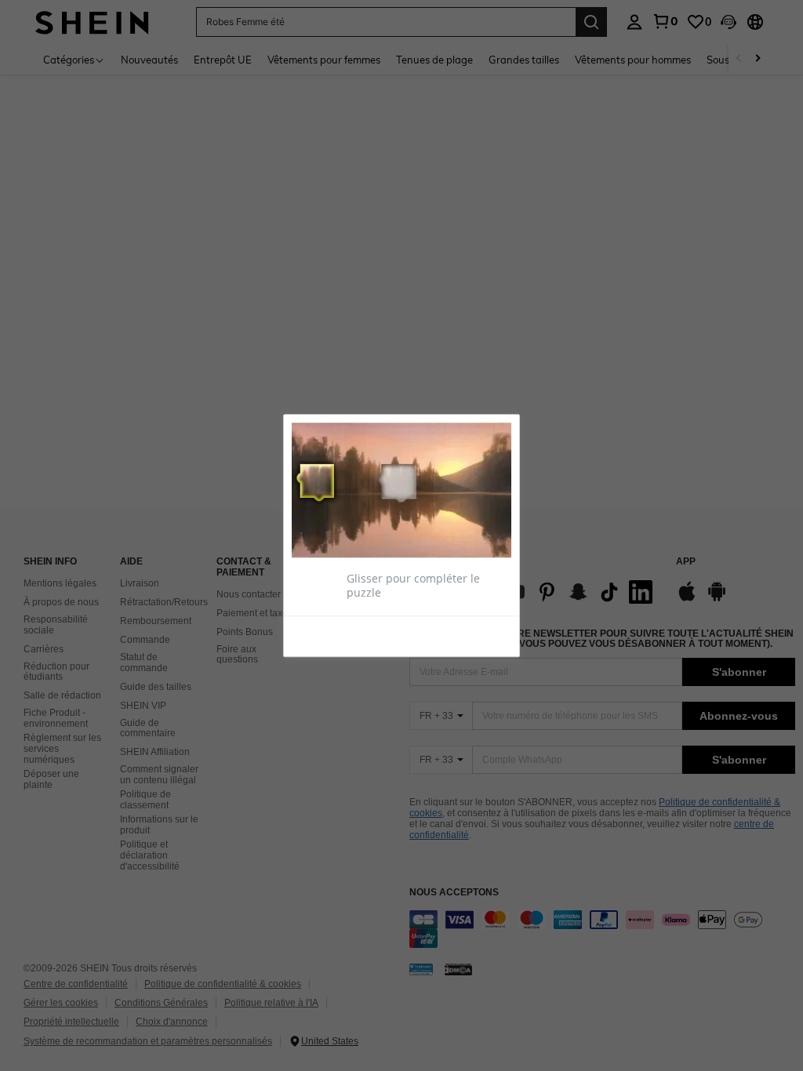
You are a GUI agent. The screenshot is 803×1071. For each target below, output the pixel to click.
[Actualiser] (330, 635)
